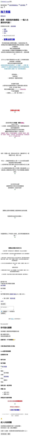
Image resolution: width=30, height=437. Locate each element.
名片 (5, 33)
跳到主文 (3, 16)
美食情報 (13, 26)
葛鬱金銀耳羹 (9, 39)
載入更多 (3, 304)
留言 (15, 294)
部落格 (5, 31)
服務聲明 (17, 415)
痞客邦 (12, 294)
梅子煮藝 (5, 11)
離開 (9, 434)
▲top (2, 301)
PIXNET (7, 414)
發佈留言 (3, 313)
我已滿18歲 (3, 434)
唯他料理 (12, 298)
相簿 (5, 29)
